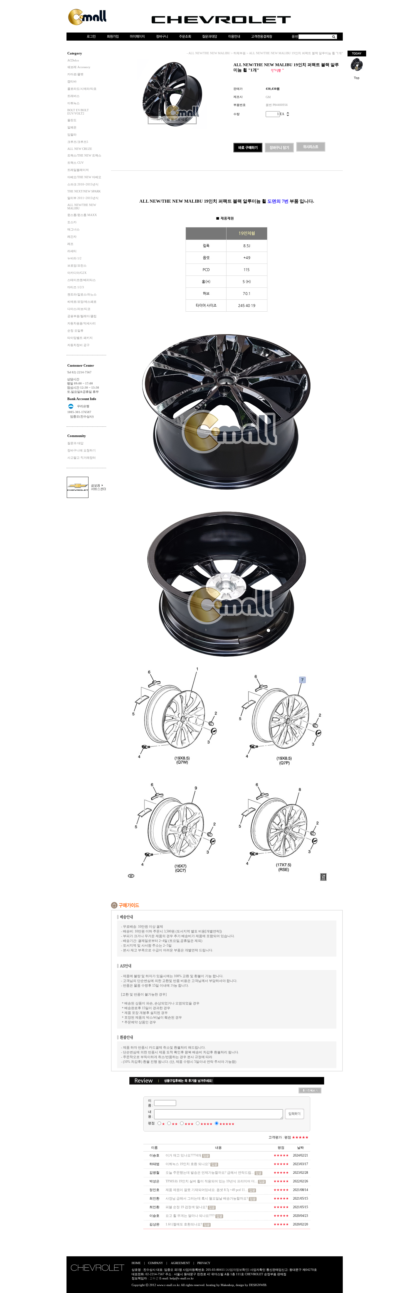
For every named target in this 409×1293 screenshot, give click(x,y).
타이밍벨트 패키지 (80, 337)
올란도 (72, 120)
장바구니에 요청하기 (81, 450)
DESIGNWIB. (258, 1285)
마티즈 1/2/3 (75, 287)
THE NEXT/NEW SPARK (84, 191)
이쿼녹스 (73, 103)
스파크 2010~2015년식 (82, 184)
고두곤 (154, 1278)
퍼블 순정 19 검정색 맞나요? (186, 1207)
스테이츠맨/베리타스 (81, 280)
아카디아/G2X (77, 272)
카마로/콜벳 (75, 74)
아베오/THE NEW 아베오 (84, 177)
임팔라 (72, 134)
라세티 (72, 251)
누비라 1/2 (74, 258)
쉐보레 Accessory (78, 67)
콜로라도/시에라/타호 (82, 88)
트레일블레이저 (78, 170)
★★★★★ (227, 1124)
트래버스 (73, 96)
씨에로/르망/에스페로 (82, 301)
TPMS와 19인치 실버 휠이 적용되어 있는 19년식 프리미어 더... (211, 1181)
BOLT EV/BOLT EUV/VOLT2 (78, 111)
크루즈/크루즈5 (77, 141)
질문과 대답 (75, 443)
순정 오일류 (75, 330)
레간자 (72, 236)
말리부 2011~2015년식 (82, 198)
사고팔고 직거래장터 (81, 457)
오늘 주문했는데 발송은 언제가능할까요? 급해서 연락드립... (210, 1173)
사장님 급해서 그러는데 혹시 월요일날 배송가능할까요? (207, 1198)
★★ (175, 1124)
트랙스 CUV (75, 162)
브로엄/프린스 (77, 265)
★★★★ (206, 1124)
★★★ (189, 1124)
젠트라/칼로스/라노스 (82, 294)
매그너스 (73, 229)
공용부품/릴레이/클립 (82, 316)
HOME (136, 1263)
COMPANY (155, 1263)
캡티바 (72, 81)
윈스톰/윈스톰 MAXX (82, 215)
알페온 (72, 127)
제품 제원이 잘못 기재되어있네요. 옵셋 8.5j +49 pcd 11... (206, 1190)
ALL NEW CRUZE (79, 148)
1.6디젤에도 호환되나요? (184, 1224)
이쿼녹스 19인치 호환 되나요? (188, 1164)
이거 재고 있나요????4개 (183, 1155)
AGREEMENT (180, 1263)
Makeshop (227, 1285)
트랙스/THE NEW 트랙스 (84, 155)
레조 (70, 243)
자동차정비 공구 (78, 345)
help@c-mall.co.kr (182, 1278)
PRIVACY (203, 1263)
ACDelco (73, 60)
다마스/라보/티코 (78, 309)
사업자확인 (257, 1269)
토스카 (72, 222)
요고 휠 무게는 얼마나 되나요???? (190, 1216)
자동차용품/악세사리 (81, 323)
